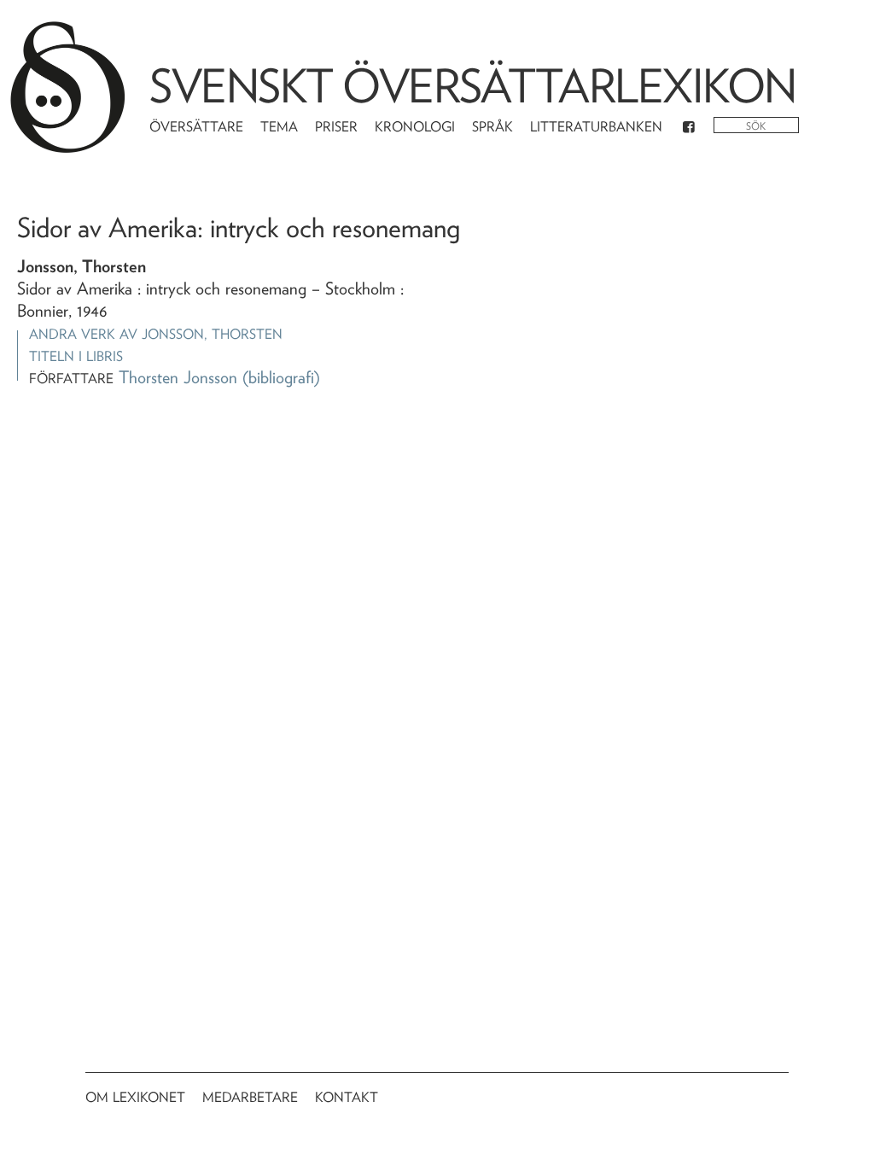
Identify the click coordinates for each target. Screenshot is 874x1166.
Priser (336, 127)
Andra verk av (156, 334)
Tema (279, 127)
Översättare (196, 127)
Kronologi (415, 127)
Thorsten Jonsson (178, 377)
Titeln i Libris (76, 356)
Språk (492, 127)
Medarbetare (250, 1097)
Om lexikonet (135, 1097)
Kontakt (346, 1097)
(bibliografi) (281, 377)
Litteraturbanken (596, 127)
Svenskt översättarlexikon (472, 86)
